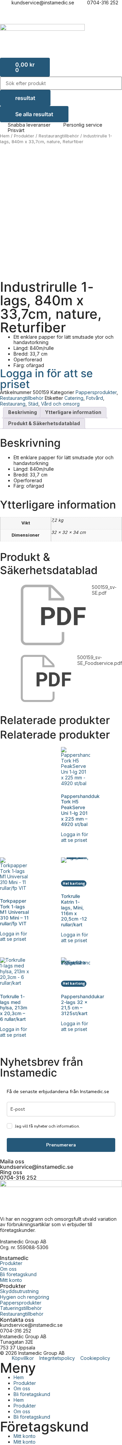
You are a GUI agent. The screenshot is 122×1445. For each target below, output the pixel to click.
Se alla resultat (34, 114)
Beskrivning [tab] (22, 412)
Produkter (24, 135)
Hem (4, 135)
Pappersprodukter (96, 392)
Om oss (22, 1388)
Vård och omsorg (60, 404)
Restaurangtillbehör (59, 135)
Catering (73, 398)
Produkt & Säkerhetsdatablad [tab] (44, 423)
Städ (33, 404)
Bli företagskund (32, 1394)
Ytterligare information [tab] (73, 412)
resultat (25, 98)
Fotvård (94, 398)
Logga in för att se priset (46, 379)
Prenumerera (61, 1145)
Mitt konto (25, 1436)
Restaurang (12, 404)
